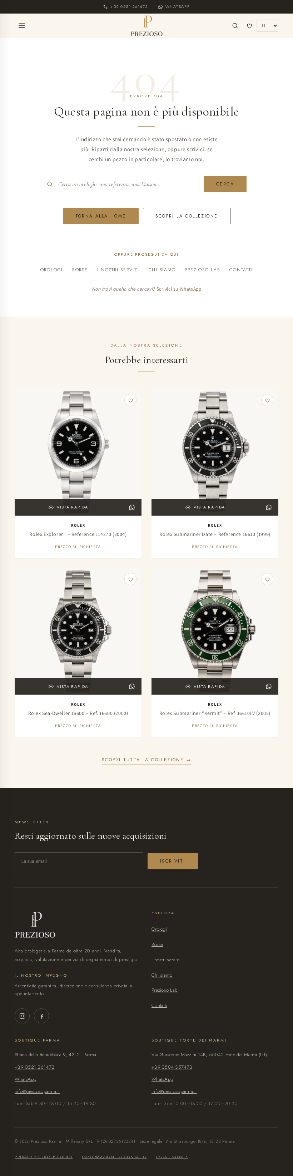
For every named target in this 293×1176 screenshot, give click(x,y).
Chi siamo (162, 270)
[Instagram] (22, 1015)
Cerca (225, 184)
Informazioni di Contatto (114, 1157)
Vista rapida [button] (72, 507)
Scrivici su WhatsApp (179, 289)
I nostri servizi (118, 270)
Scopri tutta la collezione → (146, 760)
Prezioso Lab (202, 270)
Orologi (51, 270)
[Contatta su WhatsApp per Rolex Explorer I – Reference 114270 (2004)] (131, 507)
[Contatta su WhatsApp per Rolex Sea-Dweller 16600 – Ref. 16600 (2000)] (131, 686)
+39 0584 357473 (172, 1067)
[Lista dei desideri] (249, 26)
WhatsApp (25, 1079)
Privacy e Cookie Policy (44, 1157)
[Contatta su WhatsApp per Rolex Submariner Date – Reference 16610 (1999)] (268, 507)
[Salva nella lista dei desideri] (130, 400)
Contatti (241, 270)
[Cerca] (235, 26)
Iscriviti (172, 861)
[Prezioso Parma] (146, 25)
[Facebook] (41, 1015)
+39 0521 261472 (34, 1067)
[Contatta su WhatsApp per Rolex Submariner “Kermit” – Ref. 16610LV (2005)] (268, 686)
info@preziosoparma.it (37, 1091)
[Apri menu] (22, 26)
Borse (80, 270)
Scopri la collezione (186, 216)
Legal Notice (172, 1157)
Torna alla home (100, 216)
